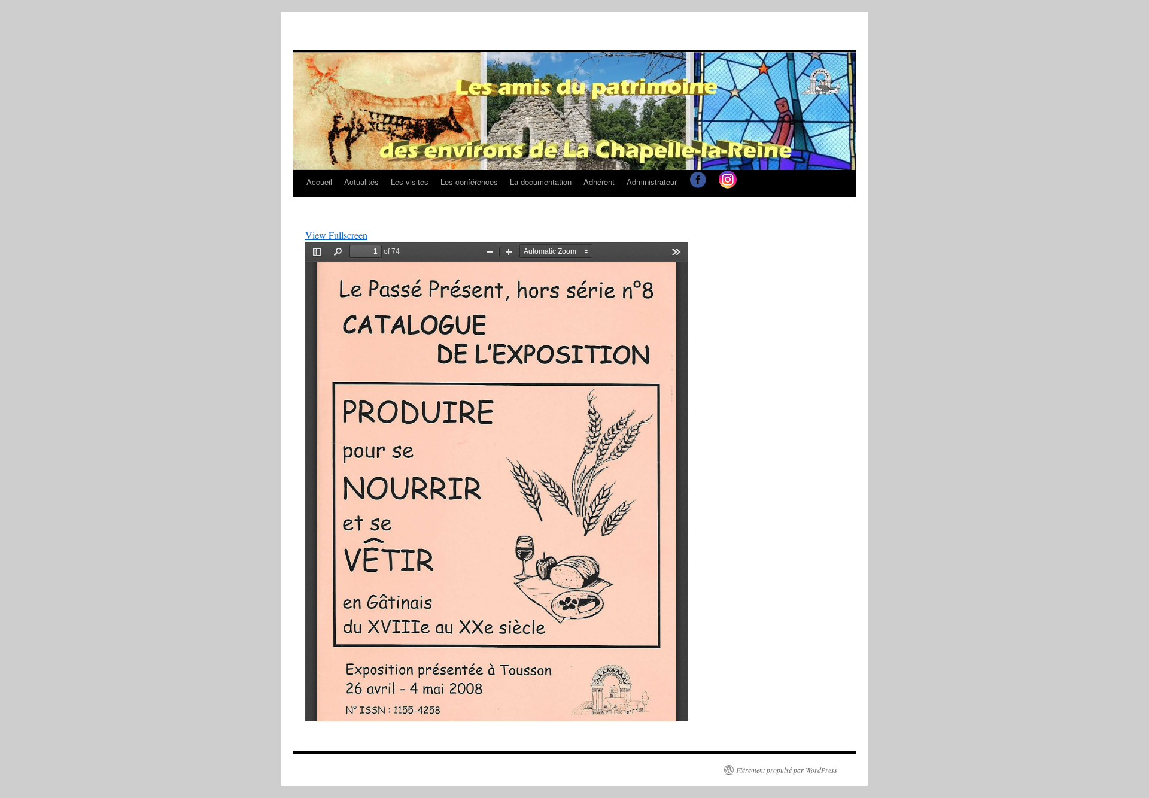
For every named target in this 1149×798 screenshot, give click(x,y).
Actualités (361, 181)
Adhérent (599, 181)
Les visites (409, 181)
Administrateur (652, 181)
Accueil (319, 181)
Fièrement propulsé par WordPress (786, 770)
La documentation (541, 181)
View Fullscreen (336, 235)
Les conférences (469, 181)
